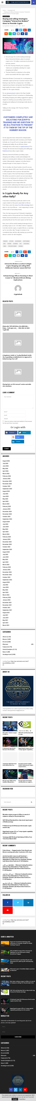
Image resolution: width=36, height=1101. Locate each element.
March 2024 (6, 534)
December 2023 (7, 542)
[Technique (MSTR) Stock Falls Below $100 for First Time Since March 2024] (10, 757)
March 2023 (6, 564)
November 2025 (7, 483)
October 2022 (6, 577)
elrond (9, 243)
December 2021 (7, 602)
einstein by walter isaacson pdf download (14, 856)
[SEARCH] (31, 802)
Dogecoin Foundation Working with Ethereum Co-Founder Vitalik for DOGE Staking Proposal (21, 943)
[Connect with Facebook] (11, 434)
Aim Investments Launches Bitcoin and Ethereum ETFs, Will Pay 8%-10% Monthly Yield (21, 961)
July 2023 (5, 554)
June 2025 (6, 496)
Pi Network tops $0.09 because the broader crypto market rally (22, 1000)
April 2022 (5, 592)
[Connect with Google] (18, 438)
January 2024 (6, 539)
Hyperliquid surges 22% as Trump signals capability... (25, 749)
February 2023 (7, 567)
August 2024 (6, 521)
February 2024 (7, 537)
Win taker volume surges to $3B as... (10, 733)
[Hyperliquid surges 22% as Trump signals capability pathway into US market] (25, 742)
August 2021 (6, 612)
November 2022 (7, 574)
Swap (4, 246)
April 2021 (5, 622)
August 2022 (6, 582)
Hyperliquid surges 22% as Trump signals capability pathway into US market (21, 1009)
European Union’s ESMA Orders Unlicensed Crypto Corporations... (25, 765)
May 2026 (5, 468)
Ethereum (5, 644)
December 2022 (7, 572)
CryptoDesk (7, 26)
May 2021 (5, 620)
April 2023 (5, 562)
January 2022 (6, 600)
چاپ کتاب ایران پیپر (7, 883)
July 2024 (5, 524)
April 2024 (5, 531)
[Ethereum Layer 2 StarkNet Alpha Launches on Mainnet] (5, 971)
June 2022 (6, 587)
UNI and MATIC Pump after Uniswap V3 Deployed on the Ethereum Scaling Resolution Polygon (21, 952)
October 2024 (6, 516)
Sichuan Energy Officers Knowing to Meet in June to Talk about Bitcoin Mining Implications (18, 278)
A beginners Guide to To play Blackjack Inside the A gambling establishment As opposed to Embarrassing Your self (17, 357)
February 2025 (7, 506)
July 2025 (5, 493)
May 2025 (5, 499)
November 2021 (7, 605)
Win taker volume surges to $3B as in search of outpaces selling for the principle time (22, 982)
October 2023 (6, 547)
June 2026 (6, 466)
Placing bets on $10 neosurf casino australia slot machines (17, 385)
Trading (21, 246)
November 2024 (7, 514)
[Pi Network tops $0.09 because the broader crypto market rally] (10, 742)
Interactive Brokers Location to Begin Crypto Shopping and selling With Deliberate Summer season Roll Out (18, 266)
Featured (5, 647)
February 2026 (7, 476)
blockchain (18, 241)
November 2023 (7, 544)
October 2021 (6, 607)
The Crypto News (12, 246)
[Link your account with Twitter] (24, 434)
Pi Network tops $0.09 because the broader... (9, 749)
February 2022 (7, 597)
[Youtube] (25, 1090)
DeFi (4, 243)
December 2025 (7, 481)
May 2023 (5, 559)
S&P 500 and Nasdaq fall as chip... (25, 733)
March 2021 (6, 625)
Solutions (26, 243)
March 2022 (6, 595)
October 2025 (6, 486)
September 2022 (7, 579)
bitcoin (11, 241)
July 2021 (5, 615)
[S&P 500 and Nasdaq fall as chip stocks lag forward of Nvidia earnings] (25, 726)
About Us (6, 672)
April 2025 (5, 501)
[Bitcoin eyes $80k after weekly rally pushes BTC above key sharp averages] (10, 774)
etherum (15, 243)
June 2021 (6, 617)
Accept (15, 1099)
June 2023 (6, 557)
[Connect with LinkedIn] (18, 443)
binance (5, 241)
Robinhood (6, 151)
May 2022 (5, 590)
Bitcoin (5, 639)
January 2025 (6, 509)
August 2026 (6, 461)
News (4, 652)
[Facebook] (11, 1090)
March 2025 (6, 504)
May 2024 (5, 529)
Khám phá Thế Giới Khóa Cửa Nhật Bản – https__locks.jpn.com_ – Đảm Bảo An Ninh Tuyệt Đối (16, 328)
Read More (22, 1099)
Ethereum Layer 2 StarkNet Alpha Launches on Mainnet (22, 969)
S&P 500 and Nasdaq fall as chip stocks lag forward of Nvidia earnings (22, 991)
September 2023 (7, 549)
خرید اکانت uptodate (8, 865)
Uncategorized (6, 16)
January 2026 (6, 478)
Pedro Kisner (6, 850)
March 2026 (6, 473)
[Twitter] (16, 1090)
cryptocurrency (24, 146)
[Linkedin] (20, 1090)
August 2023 (6, 552)
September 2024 (7, 519)
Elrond (4, 641)
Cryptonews (26, 241)
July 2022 (5, 584)
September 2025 (7, 488)
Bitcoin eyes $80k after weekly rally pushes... (9, 781)
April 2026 (5, 471)
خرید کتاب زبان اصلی (8, 874)
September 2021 (7, 610)
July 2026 (5, 463)
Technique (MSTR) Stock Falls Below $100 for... (10, 764)
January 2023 (6, 569)
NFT (20, 243)
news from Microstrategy (22, 205)
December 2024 (7, 511)
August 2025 (6, 491)
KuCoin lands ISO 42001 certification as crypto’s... (25, 781)
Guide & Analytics (8, 649)
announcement (11, 93)
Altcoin (5, 636)
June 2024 (6, 526)
